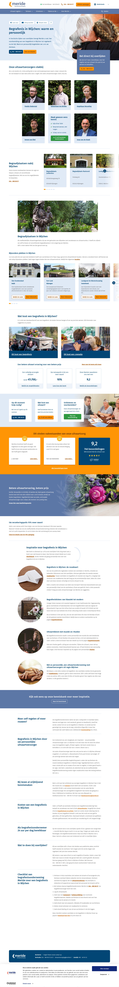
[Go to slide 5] (54, 189)
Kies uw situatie (30, 52)
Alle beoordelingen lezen (60, 468)
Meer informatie (31, 297)
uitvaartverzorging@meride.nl (63, 957)
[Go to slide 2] (47, 189)
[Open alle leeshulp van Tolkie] (51, 22)
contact (58, 955)
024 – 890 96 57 (68, 796)
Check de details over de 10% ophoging (21, 534)
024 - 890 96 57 (68, 4)
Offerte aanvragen (83, 4)
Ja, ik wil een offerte (45, 417)
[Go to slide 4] (51, 189)
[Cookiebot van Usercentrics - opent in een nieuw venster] (11, 983)
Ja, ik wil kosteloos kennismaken (59, 138)
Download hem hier (64, 915)
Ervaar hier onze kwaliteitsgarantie (20, 503)
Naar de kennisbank (59, 701)
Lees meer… (34, 459)
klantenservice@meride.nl (89, 796)
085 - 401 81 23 (83, 957)
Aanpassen (103, 974)
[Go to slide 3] (49, 189)
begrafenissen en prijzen (65, 811)
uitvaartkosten (82, 808)
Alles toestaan (104, 968)
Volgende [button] (104, 171)
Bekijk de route (18, 297)
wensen (67, 786)
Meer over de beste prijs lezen (91, 364)
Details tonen (27, 983)
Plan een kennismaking (72, 416)
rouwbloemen (53, 673)
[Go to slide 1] (45, 189)
